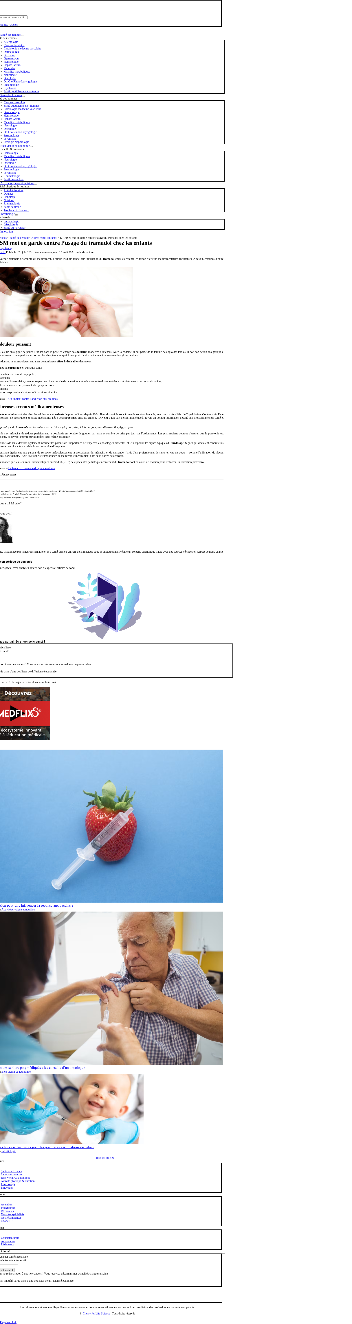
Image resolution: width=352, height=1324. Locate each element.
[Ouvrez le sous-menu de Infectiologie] (16, 214)
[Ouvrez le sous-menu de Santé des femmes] (22, 35)
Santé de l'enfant (19, 237)
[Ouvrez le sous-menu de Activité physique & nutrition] (35, 184)
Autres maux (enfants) (44, 237)
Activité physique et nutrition (18, 909)
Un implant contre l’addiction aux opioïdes (33, 398)
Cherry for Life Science (96, 1313)
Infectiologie (8, 1151)
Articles (13, 24)
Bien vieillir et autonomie (16, 1071)
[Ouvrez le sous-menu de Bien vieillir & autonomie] (31, 146)
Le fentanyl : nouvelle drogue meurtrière (31, 468)
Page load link (8, 1322)
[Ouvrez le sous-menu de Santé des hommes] (23, 96)
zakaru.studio (119, 1319)
